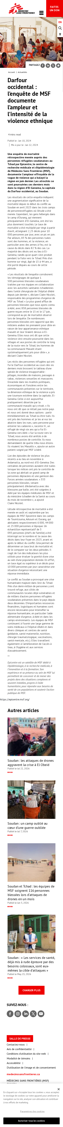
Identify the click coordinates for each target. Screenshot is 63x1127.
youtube (41, 1014)
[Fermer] (59, 1089)
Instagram (17, 1014)
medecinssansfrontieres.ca (23, 1074)
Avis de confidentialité (19, 1049)
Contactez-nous (16, 1044)
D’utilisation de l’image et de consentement (31, 1067)
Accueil (11, 72)
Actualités (22, 72)
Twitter (33, 1014)
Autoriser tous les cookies (31, 1120)
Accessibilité (13, 1063)
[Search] (60, 28)
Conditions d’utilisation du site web (26, 1053)
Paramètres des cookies (32, 1111)
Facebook (10, 1014)
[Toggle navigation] (41, 13)
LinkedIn (25, 1014)
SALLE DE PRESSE (19, 1038)
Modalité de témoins (18, 1058)
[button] (60, 34)
